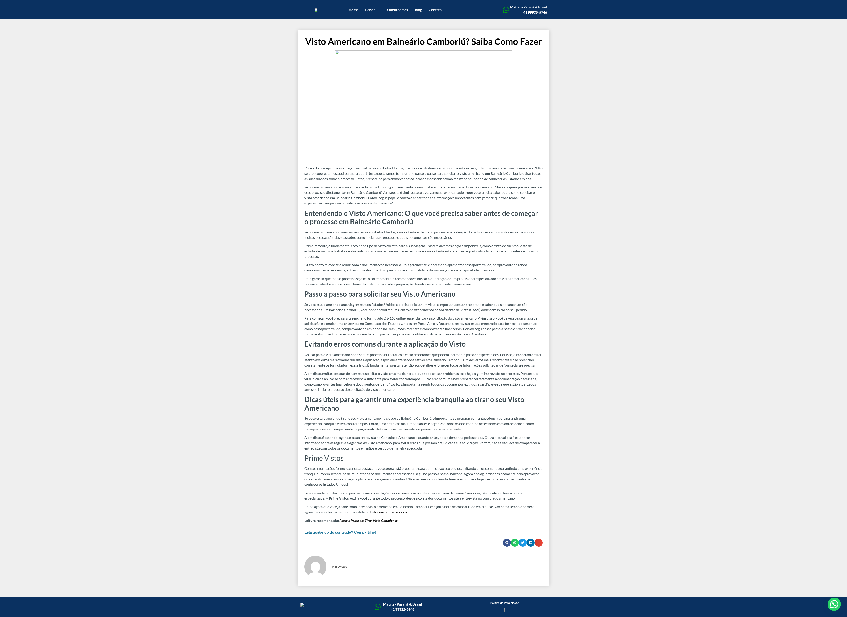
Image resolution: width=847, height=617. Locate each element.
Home (353, 10)
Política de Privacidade (504, 603)
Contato (435, 10)
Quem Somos (397, 10)
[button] (507, 543)
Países (370, 10)
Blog (418, 10)
